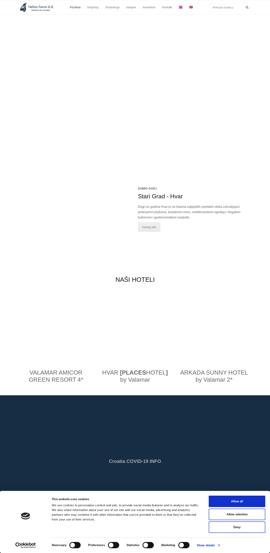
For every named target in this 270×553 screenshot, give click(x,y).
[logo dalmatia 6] (165, 476)
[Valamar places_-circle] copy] (135, 325)
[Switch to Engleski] (191, 7)
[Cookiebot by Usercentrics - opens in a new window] (25, 545)
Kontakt (167, 7)
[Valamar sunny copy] (214, 325)
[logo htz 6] (104, 476)
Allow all (237, 501)
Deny (237, 527)
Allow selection (237, 514)
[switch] (109, 545)
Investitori (149, 7)
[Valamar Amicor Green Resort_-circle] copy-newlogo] (56, 325)
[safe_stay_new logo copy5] (135, 426)
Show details (206, 545)
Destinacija (112, 7)
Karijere (131, 7)
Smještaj (92, 7)
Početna (75, 7)
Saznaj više (149, 227)
